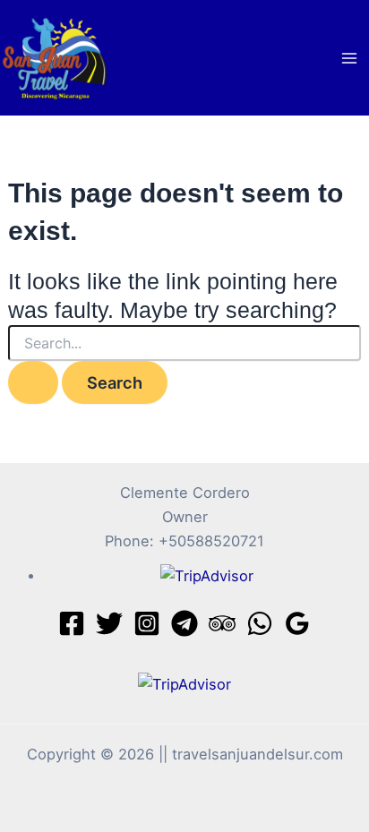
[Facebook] (71, 623)
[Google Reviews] (297, 623)
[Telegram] (184, 623)
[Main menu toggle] (349, 58)
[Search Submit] (33, 382)
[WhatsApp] (259, 623)
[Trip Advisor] (222, 623)
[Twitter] (109, 623)
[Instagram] (146, 623)
